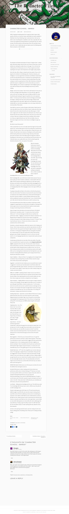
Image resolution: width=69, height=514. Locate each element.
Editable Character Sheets (55, 81)
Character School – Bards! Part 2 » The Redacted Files (23, 474)
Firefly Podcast (53, 62)
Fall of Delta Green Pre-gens (56, 79)
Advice (25, 31)
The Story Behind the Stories (56, 45)
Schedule (52, 50)
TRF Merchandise (54, 83)
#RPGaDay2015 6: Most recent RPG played (34, 418)
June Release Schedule (11, 436)
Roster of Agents (54, 52)
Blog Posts (17, 422)
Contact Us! (53, 54)
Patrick (29, 31)
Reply (12, 458)
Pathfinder (22, 422)
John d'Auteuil (17, 461)
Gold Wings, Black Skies (55, 64)
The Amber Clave (53, 60)
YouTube (53, 70)
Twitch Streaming (54, 68)
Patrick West (13, 31)
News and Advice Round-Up (25, 417)
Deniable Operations (54, 66)
